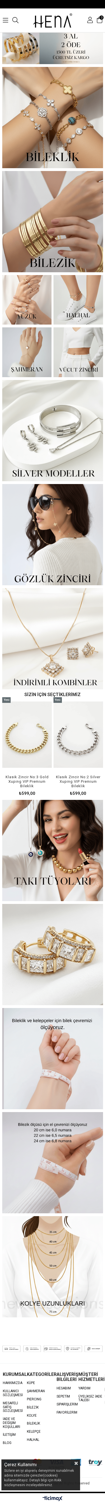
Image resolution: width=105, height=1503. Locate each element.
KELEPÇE (34, 1432)
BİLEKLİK (33, 1423)
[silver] (52, 430)
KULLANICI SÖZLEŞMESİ (13, 1393)
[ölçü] (52, 1266)
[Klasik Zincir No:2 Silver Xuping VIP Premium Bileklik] (75, 734)
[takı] (52, 850)
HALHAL (33, 1440)
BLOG (7, 1443)
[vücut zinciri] (78, 352)
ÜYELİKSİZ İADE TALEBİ (90, 1398)
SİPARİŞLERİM (67, 1404)
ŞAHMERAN (36, 1391)
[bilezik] (52, 1162)
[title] (52, 48)
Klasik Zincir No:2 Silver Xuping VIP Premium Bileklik (74, 781)
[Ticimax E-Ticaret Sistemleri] (52, 1499)
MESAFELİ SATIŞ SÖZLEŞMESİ (13, 1407)
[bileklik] (52, 1058)
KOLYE (32, 1416)
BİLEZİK (33, 1407)
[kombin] (52, 638)
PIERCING (34, 1399)
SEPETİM (63, 1396)
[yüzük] (27, 300)
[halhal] (78, 300)
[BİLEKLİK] (52, 117)
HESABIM (64, 1388)
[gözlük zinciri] (52, 534)
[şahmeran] (27, 352)
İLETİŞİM (9, 1435)
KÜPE (31, 1383)
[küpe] (52, 954)
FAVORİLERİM (67, 1412)
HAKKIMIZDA (12, 1383)
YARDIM (84, 1388)
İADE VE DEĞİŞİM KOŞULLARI (11, 1423)
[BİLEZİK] (52, 221)
